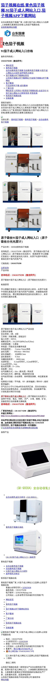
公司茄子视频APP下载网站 (17, 78)
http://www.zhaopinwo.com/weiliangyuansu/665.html (22, 416)
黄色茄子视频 (11, 68)
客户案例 (10, 83)
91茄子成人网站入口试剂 (16, 571)
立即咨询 (5, 268)
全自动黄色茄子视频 (14, 70)
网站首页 (10, 65)
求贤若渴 (33, 93)
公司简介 (18, 91)
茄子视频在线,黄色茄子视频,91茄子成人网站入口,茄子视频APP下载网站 (23, 10)
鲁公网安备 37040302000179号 (21, 651)
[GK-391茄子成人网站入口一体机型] (28, 555)
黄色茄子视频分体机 (14, 527)
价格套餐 (10, 98)
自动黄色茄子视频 (31, 70)
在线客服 (5, 27)
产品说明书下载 (12, 86)
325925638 (26, 588)
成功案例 (24, 86)
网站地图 (13, 27)
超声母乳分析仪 (26, 73)
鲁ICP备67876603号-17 (23, 649)
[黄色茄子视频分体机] (28, 525)
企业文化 (42, 91)
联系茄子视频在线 (30, 91)
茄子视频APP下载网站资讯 (17, 75)
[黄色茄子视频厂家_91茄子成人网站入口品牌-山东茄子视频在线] (15, 38)
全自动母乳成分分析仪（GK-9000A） (22, 497)
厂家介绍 (10, 88)
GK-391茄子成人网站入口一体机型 (21, 557)
